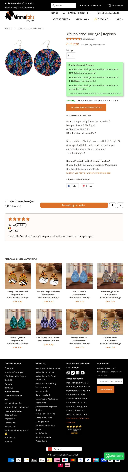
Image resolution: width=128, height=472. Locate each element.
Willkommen (11, 3)
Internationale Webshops (16, 407)
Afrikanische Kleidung (46, 383)
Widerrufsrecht (12, 391)
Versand (8, 384)
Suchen (8, 441)
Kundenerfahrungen (14, 372)
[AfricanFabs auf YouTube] (83, 373)
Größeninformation (13, 395)
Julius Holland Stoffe (45, 414)
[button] (73, 38)
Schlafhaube (41, 433)
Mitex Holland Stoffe (45, 425)
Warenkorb (117, 5)
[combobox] (63, 5)
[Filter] (112, 205)
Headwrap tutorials (13, 411)
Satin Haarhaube (43, 437)
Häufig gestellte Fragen (15, 376)
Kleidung (81, 19)
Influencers (10, 437)
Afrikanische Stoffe (76, 12)
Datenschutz (11, 415)
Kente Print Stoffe (44, 417)
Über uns (9, 368)
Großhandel (10, 422)
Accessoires (60, 19)
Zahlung (8, 388)
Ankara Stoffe (42, 391)
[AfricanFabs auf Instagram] (68, 373)
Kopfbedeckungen (107, 12)
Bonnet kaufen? (43, 395)
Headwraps (41, 403)
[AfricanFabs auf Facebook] (78, 373)
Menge (70, 50)
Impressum (10, 419)
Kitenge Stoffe (42, 421)
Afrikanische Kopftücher (47, 399)
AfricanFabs (74, 455)
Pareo (38, 429)
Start (54, 12)
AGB (6, 399)
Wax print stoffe (43, 387)
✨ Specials (101, 19)
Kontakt (8, 380)
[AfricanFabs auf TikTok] (73, 374)
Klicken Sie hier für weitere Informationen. (88, 172)
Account (97, 5)
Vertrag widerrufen (13, 403)
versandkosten (99, 45)
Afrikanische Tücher (45, 372)
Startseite (8, 28)
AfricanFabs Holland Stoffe (48, 368)
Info (119, 19)
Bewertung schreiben (74, 205)
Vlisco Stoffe (41, 441)
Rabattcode (10, 426)
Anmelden (84, 5)
